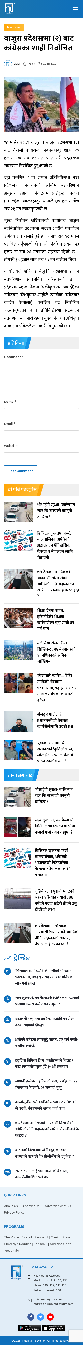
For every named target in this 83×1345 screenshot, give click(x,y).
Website (11, 445)
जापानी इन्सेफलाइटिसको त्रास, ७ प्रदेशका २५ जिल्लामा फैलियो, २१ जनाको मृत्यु (46, 1084)
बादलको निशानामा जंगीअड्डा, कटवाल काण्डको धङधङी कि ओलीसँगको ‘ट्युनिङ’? (44, 1153)
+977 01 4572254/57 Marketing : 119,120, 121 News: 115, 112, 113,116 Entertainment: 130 (50, 1283)
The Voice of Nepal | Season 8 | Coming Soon (37, 1237)
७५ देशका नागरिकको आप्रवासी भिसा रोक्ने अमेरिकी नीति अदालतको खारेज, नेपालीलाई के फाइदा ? (47, 1129)
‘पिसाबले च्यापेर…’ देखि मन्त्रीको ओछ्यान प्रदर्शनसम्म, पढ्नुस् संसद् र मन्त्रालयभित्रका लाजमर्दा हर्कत (44, 977)
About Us (11, 1206)
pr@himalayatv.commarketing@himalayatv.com (53, 1301)
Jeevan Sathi (13, 1250)
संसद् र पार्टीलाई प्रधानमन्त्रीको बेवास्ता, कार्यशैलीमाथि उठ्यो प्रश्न (41, 1174)
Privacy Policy (14, 1212)
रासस (17, 64)
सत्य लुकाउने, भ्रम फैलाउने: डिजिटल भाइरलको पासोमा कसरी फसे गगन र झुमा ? (47, 1001)
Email (9, 423)
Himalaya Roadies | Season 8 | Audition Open (37, 1244)
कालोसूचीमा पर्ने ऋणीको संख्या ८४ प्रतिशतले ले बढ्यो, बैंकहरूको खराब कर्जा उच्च (46, 1105)
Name (10, 401)
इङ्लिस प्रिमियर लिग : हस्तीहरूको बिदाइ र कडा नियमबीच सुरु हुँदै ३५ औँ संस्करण (44, 1063)
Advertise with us (58, 1206)
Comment (13, 357)
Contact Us (31, 1206)
